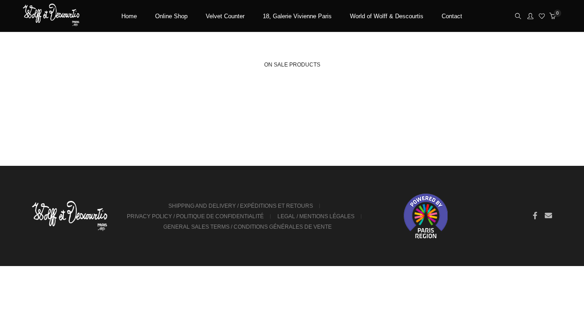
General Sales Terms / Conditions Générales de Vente (247, 227)
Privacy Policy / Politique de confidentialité (195, 216)
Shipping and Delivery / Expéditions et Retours (240, 206)
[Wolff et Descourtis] (51, 22)
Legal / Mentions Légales (316, 216)
